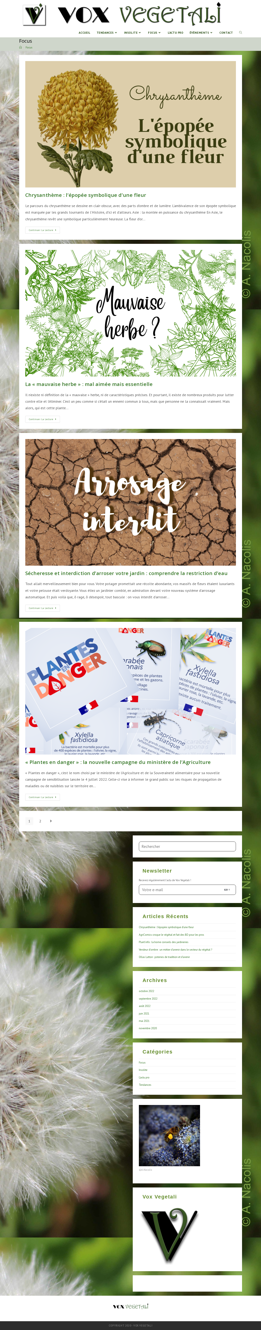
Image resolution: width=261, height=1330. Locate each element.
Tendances (145, 1085)
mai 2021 (144, 1021)
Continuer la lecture (44, 231)
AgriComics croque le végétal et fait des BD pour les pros (171, 934)
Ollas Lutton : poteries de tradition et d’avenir (164, 957)
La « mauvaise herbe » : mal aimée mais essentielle (89, 384)
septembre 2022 (148, 998)
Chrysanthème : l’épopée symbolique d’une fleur (85, 195)
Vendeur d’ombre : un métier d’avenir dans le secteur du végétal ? (175, 949)
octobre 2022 (146, 991)
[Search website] (240, 32)
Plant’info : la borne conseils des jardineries (163, 942)
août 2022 (144, 1006)
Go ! (227, 889)
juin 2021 (144, 1013)
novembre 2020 (148, 1028)
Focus (142, 1062)
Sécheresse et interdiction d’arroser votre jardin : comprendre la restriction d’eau (126, 573)
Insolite (143, 1070)
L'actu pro (144, 1077)
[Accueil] (20, 47)
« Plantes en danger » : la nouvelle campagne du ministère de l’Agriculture (118, 762)
